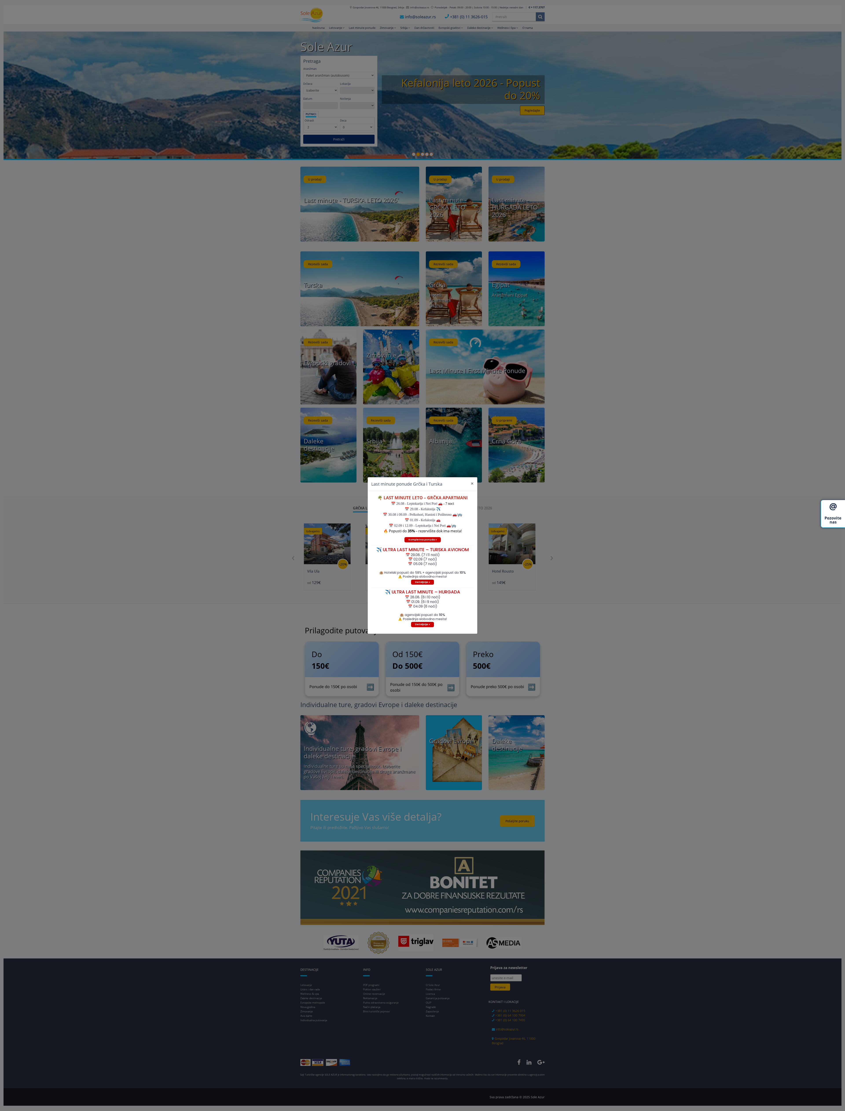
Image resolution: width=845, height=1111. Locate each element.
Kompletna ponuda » (422, 539)
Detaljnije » (422, 582)
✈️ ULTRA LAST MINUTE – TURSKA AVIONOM (422, 550)
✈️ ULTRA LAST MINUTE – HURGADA (422, 592)
